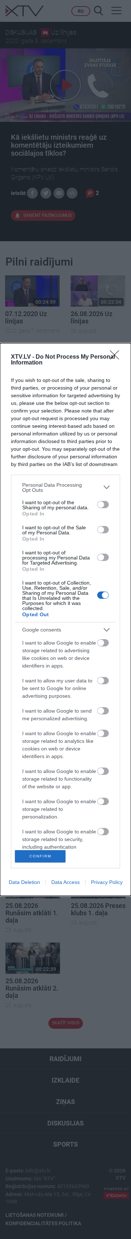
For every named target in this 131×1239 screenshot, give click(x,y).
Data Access (65, 882)
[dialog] (65, 619)
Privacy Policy (107, 882)
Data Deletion (24, 882)
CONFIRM (40, 856)
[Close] (117, 357)
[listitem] (65, 487)
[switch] (103, 504)
